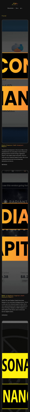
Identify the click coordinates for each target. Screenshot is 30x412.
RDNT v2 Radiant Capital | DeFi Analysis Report (13, 296)
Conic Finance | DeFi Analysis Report (12, 146)
